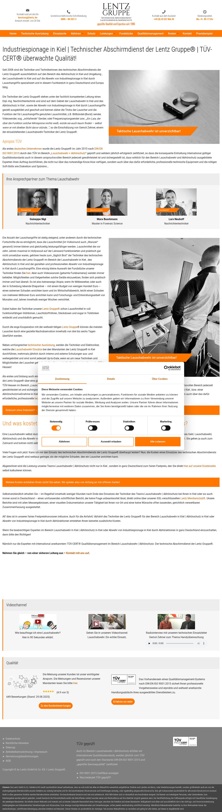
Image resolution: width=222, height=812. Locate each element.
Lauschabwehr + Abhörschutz (68, 153)
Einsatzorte (59, 33)
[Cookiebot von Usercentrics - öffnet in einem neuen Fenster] (166, 368)
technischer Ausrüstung (41, 345)
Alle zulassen (157, 441)
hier (28, 273)
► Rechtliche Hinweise (15, 743)
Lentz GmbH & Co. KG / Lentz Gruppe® (42, 769)
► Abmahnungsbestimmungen (20, 756)
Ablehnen (64, 441)
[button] (82, 33)
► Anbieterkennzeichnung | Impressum (24, 751)
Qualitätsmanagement (150, 33)
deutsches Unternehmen (28, 148)
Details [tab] (111, 378)
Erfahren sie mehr (123, 701)
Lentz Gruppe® (51, 308)
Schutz (91, 33)
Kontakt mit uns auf (77, 553)
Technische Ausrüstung (35, 33)
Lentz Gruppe (69, 327)
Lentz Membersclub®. (193, 498)
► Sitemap (8, 747)
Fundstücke (126, 33)
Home (13, 33)
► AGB (6, 760)
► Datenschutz (11, 738)
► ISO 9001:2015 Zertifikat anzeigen (97, 773)
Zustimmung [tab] (62, 378)
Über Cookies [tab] (160, 378)
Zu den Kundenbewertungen (56, 705)
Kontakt (187, 33)
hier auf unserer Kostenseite (200, 466)
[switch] (92, 428)
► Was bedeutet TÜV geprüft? (93, 777)
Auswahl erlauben (111, 441)
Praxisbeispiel (204, 33)
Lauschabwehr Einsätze (28, 349)
